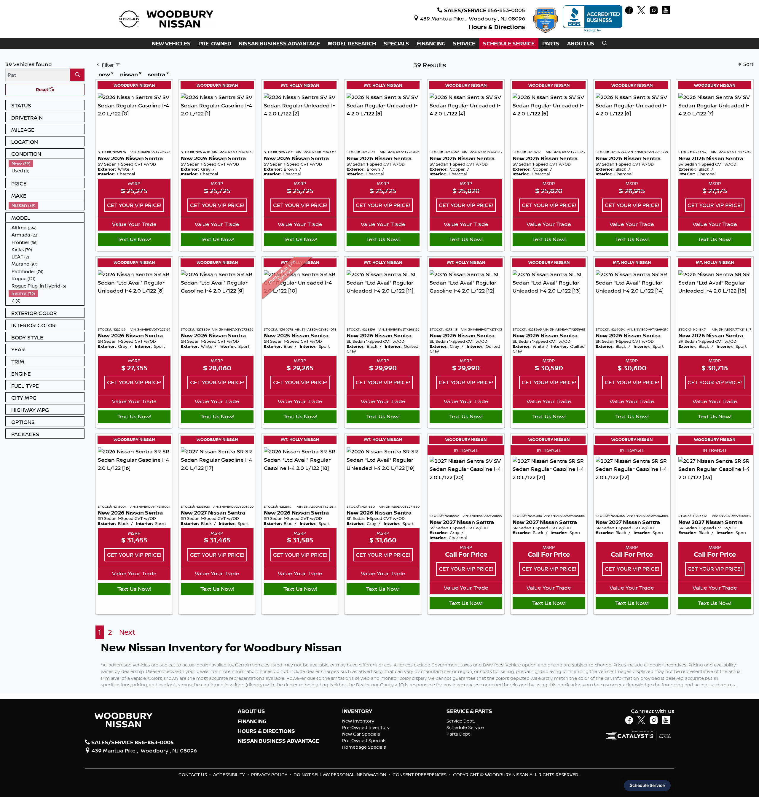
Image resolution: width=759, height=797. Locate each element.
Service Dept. (461, 721)
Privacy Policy (269, 774)
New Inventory (358, 721)
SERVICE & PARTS (469, 711)
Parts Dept (458, 734)
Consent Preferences (420, 774)
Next (127, 632)
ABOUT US (251, 711)
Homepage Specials (364, 747)
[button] (171, 44)
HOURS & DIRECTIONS (266, 731)
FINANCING (252, 721)
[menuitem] (46, 163)
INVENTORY (357, 711)
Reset (43, 89)
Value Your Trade (134, 224)
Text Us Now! (134, 239)
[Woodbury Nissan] (167, 18)
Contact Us (193, 774)
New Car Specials (361, 734)
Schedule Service (465, 727)
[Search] (77, 75)
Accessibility (229, 774)
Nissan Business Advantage (278, 741)
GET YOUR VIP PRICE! (134, 205)
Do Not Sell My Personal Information (341, 774)
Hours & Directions (497, 27)
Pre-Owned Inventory (366, 727)
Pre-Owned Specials (364, 740)
